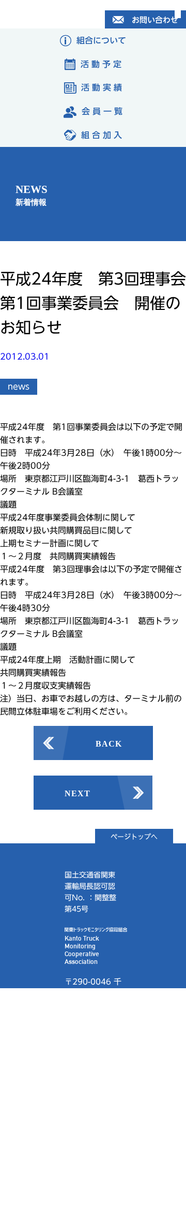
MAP (77, 1023)
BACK (109, 743)
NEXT (77, 793)
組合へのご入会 (91, 1165)
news (18, 386)
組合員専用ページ (88, 1081)
